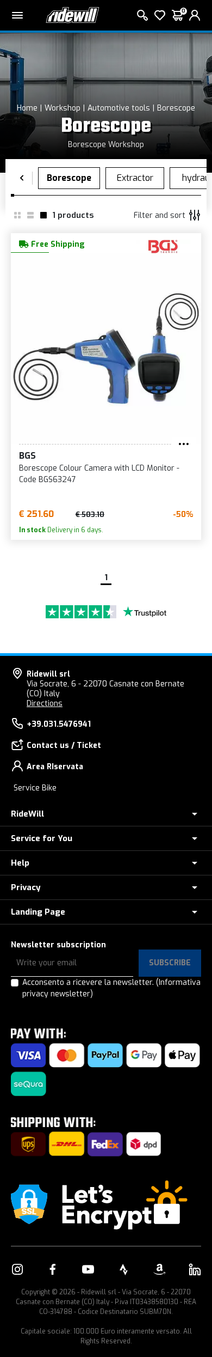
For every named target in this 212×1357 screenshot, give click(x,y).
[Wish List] (159, 15)
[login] (194, 15)
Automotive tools (119, 108)
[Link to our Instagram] (17, 1269)
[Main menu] (17, 15)
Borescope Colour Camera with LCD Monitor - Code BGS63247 (99, 474)
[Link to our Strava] (123, 1269)
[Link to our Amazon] (159, 1269)
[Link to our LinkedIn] (194, 1269)
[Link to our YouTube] (88, 1269)
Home (27, 108)
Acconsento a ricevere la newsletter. (111, 988)
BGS (27, 455)
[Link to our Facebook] (52, 1269)
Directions (45, 703)
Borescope (176, 108)
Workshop (62, 108)
